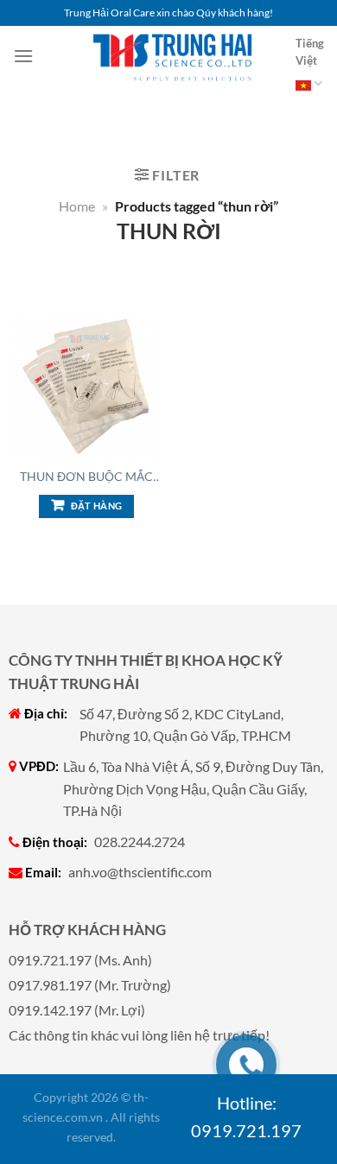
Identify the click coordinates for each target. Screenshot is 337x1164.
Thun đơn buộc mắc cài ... (86, 476)
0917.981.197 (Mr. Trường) (90, 985)
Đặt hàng (97, 505)
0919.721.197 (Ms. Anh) (80, 960)
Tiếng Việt (310, 51)
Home (77, 206)
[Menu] (23, 56)
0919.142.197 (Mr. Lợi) (77, 1010)
